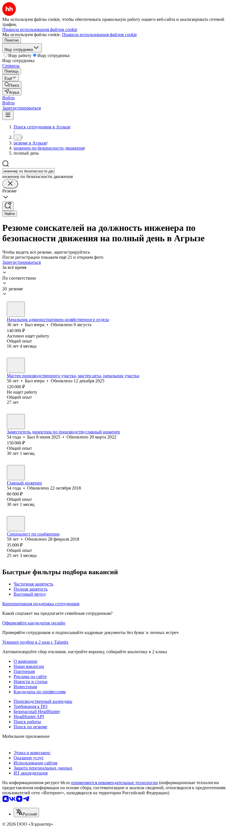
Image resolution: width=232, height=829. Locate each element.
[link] (12, 84)
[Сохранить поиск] (8, 206)
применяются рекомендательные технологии (114, 782)
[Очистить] (10, 183)
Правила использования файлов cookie (99, 34)
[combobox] (28, 171)
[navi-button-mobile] (8, 115)
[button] (8, 97)
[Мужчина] (16, 309)
